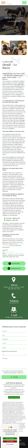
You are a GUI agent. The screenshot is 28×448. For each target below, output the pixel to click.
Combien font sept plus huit (9, 351)
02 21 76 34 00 (9, 252)
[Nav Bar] (24, 2)
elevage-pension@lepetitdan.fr (15, 253)
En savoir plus (16, 263)
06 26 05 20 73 (13, 303)
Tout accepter (10, 438)
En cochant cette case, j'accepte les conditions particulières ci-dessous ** (13, 372)
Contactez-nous (15, 268)
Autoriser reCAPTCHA (14, 397)
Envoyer (15, 377)
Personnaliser (10, 444)
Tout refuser (10, 441)
